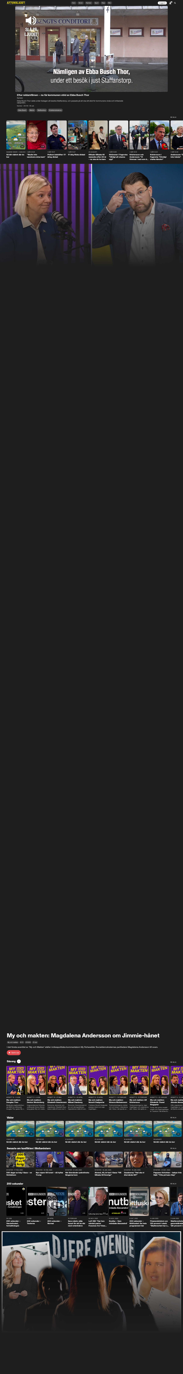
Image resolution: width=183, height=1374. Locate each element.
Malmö (32, 110)
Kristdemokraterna (55, 110)
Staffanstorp (42, 110)
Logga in (162, 3)
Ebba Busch (22, 110)
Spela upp (15, 1053)
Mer (109, 3)
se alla (173, 117)
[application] (91, 49)
